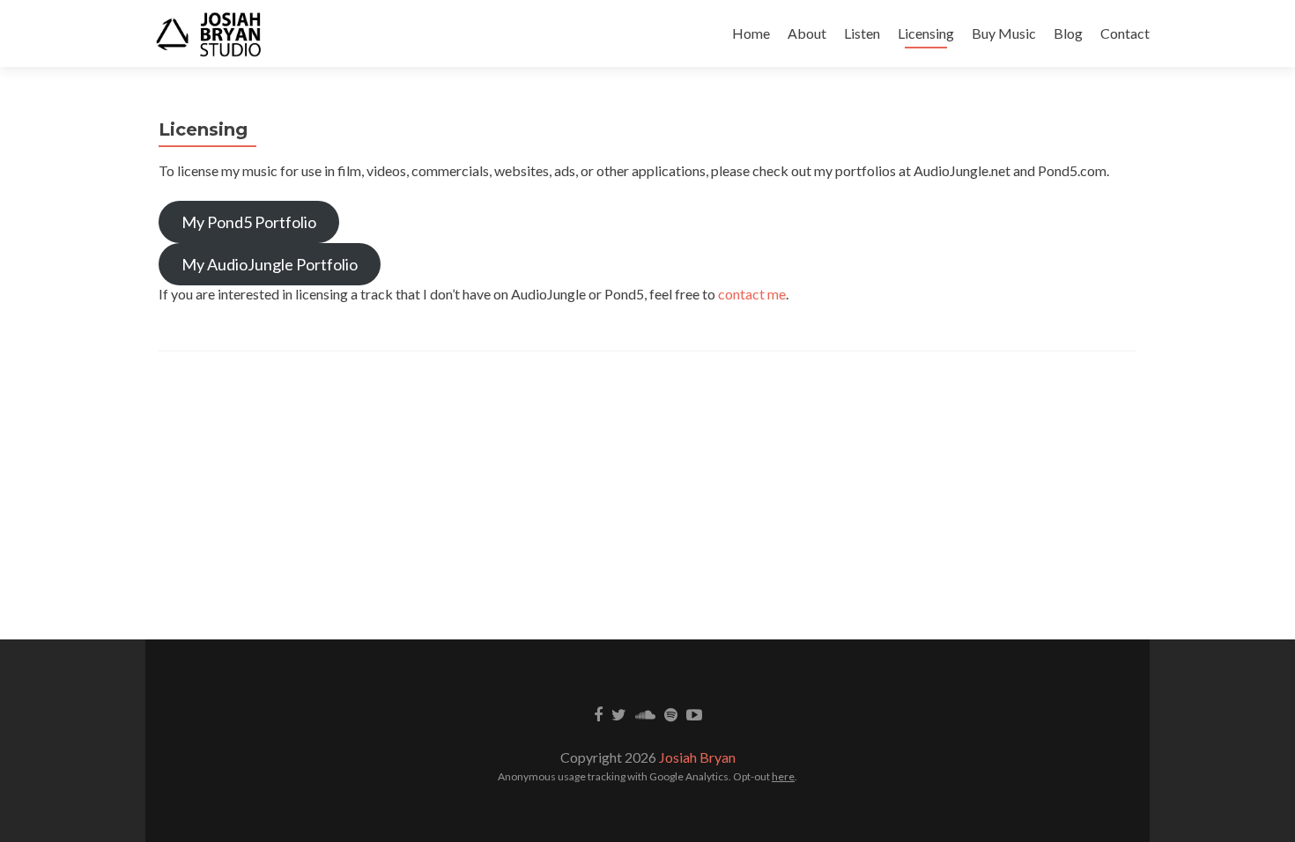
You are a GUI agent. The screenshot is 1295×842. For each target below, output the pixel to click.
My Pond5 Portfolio (248, 222)
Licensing (926, 33)
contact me (752, 293)
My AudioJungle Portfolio (269, 264)
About (807, 33)
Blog (1068, 33)
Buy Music (1004, 33)
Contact (1125, 33)
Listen (862, 33)
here (783, 776)
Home (751, 33)
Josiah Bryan (697, 757)
